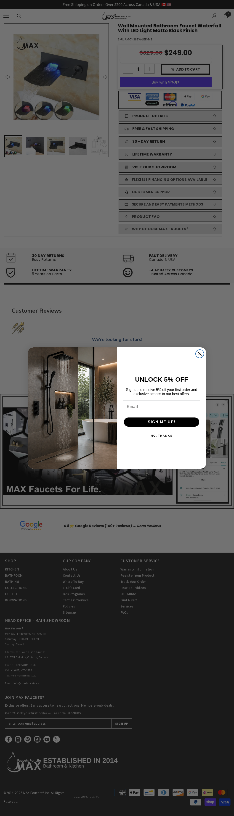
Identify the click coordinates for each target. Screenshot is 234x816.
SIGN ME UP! (162, 422)
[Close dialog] (200, 354)
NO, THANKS (162, 435)
